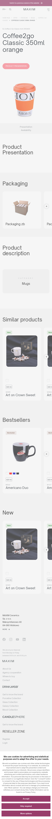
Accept (26, 799)
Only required (26, 806)
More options (26, 813)
